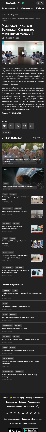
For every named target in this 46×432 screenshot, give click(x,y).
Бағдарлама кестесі (10, 8)
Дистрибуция (36, 419)
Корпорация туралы (12, 419)
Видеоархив (29, 406)
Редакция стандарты (27, 423)
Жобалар (40, 8)
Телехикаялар (34, 402)
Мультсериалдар (14, 406)
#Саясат (6, 132)
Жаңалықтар (27, 8)
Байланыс (26, 419)
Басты (4, 15)
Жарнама (14, 423)
